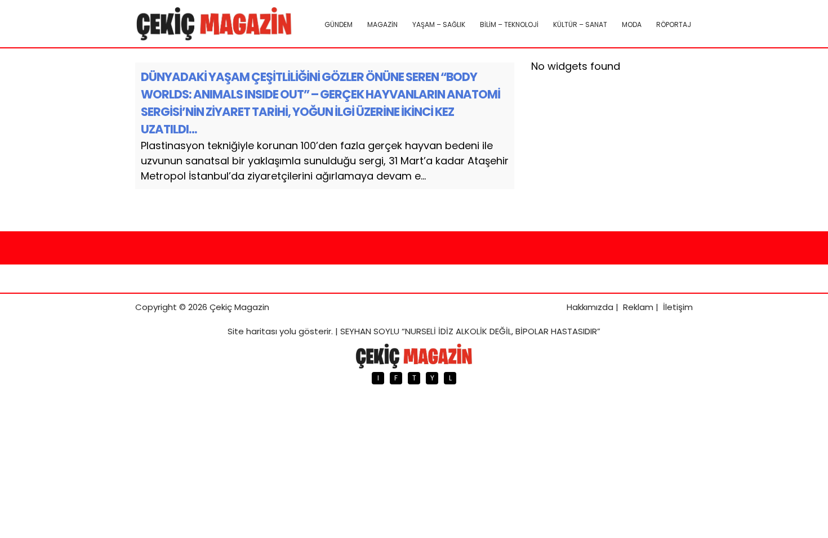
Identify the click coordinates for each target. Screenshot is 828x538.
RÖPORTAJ (673, 24)
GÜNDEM (338, 24)
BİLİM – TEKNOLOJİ (509, 24)
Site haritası (252, 331)
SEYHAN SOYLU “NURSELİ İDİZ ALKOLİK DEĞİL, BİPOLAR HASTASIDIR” (470, 331)
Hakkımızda (590, 307)
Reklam (638, 307)
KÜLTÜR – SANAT (580, 24)
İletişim (678, 307)
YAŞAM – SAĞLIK (438, 24)
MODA (632, 24)
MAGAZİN (382, 24)
